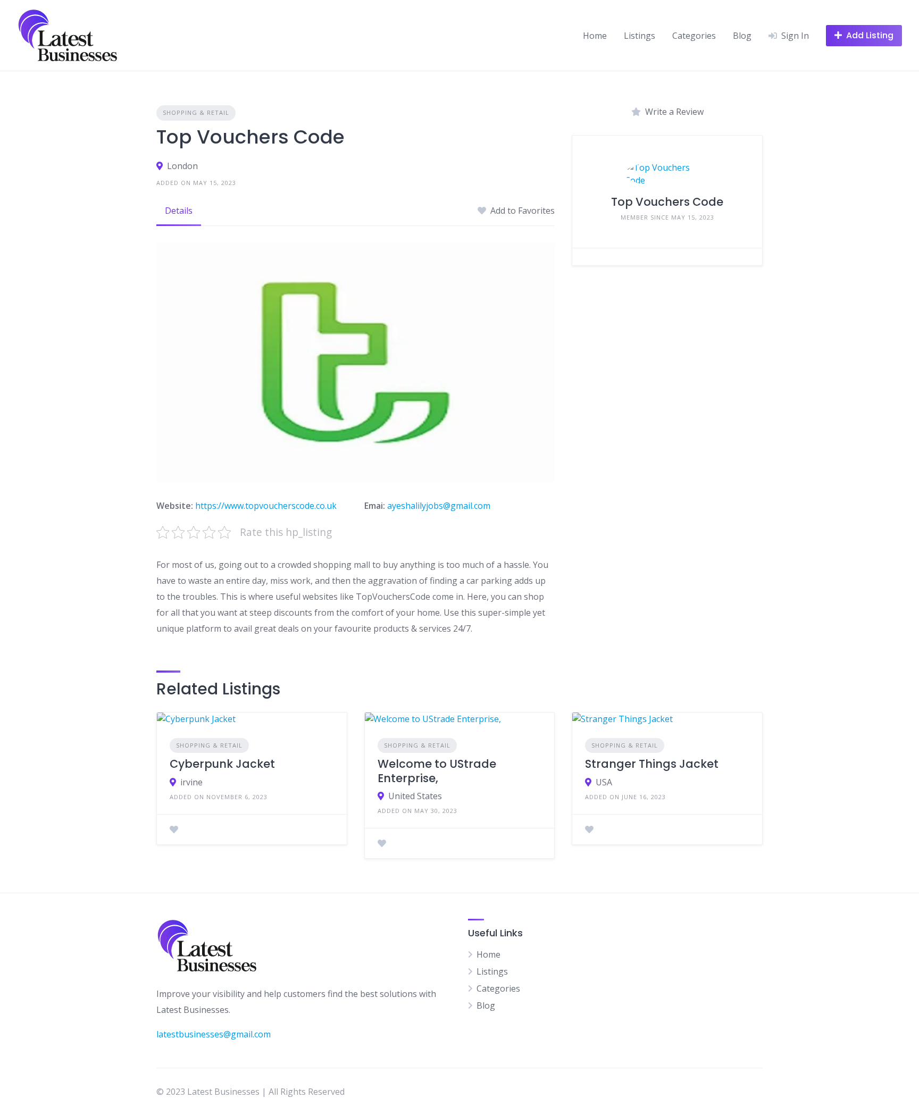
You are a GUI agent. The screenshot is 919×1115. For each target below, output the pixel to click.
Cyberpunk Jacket (222, 764)
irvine (191, 782)
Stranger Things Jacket (652, 764)
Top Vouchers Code (667, 201)
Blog (742, 35)
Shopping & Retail (196, 112)
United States (415, 796)
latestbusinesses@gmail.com (213, 1034)
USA (604, 782)
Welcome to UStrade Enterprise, (437, 770)
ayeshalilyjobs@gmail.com (438, 506)
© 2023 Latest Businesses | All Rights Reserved (250, 1091)
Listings (639, 35)
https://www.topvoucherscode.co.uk (266, 506)
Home (595, 35)
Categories (694, 35)
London (182, 166)
